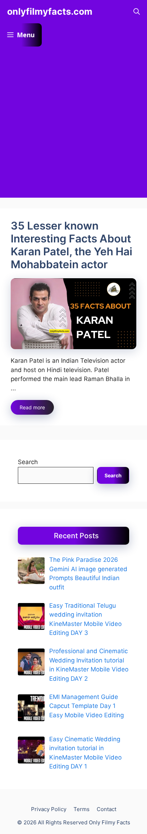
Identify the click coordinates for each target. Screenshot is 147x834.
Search (28, 462)
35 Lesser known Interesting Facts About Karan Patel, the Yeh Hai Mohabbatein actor (71, 245)
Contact (106, 809)
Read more (32, 407)
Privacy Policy (48, 809)
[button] (136, 11)
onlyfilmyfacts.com (49, 11)
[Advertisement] (73, 124)
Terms (82, 809)
